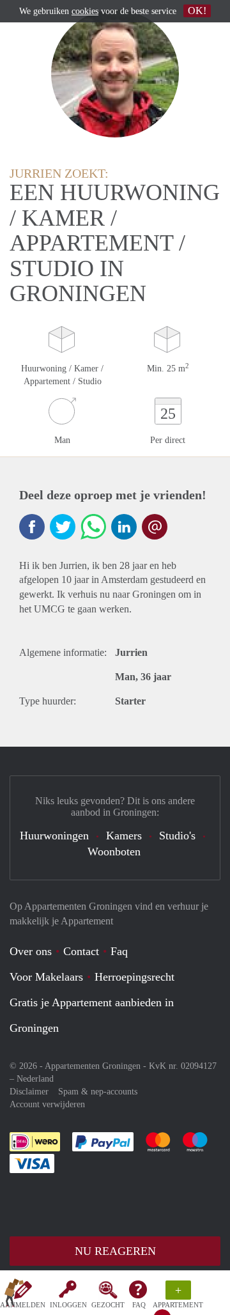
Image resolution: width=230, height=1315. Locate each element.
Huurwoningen (54, 835)
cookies (85, 11)
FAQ (139, 1305)
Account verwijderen (47, 1104)
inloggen (68, 1305)
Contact (81, 951)
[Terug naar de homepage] (14, 1295)
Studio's (177, 835)
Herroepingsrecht (134, 976)
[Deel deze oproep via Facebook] (32, 527)
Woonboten (114, 851)
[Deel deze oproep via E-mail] (154, 527)
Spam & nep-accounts (97, 1091)
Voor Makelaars (46, 976)
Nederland (35, 1079)
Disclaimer (29, 1091)
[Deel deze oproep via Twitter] (62, 527)
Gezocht (108, 1305)
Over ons (31, 951)
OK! (197, 10)
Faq (119, 951)
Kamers (124, 835)
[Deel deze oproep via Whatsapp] (93, 527)
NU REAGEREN (115, 1251)
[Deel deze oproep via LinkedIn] (124, 527)
